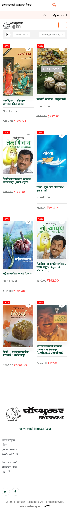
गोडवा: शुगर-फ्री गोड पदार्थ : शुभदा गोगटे (51, 188)
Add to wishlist (28, 48)
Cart (46, 15)
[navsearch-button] (54, 5)
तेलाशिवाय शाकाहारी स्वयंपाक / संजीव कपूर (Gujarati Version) (51, 267)
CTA (47, 506)
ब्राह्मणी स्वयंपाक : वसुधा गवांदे (51, 99)
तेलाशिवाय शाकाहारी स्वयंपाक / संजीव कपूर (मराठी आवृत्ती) (18, 180)
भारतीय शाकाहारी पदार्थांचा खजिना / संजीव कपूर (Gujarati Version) (50, 349)
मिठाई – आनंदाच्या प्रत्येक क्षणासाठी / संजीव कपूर (15, 353)
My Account (60, 15)
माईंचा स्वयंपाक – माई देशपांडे (17, 273)
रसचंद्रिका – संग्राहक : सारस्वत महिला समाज (14, 102)
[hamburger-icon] (62, 25)
